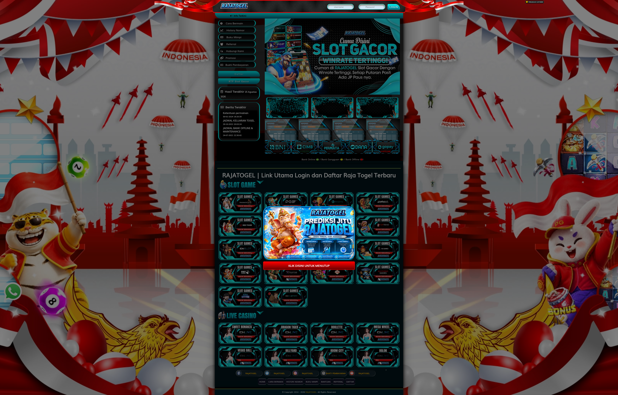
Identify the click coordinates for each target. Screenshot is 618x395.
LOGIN (393, 7)
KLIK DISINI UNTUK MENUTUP (309, 265)
